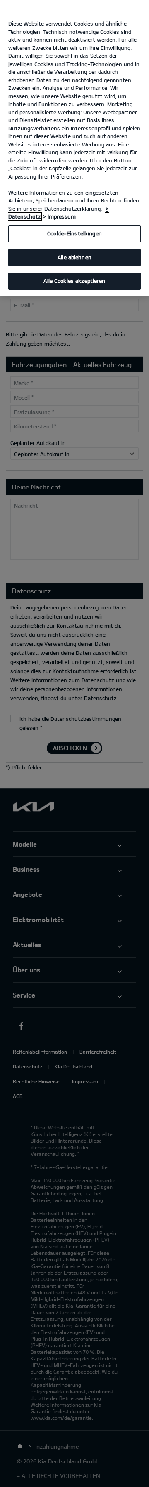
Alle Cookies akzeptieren (74, 281)
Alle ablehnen (74, 257)
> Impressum (59, 216)
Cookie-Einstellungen (74, 233)
